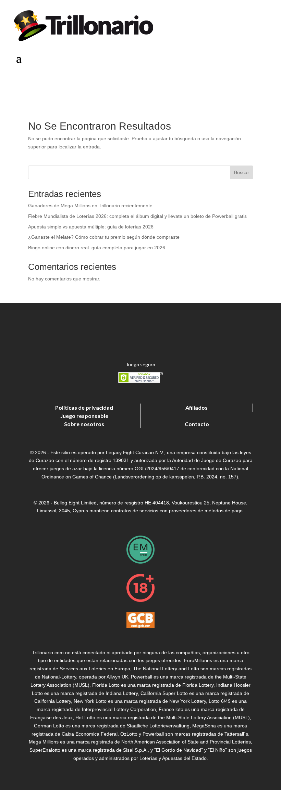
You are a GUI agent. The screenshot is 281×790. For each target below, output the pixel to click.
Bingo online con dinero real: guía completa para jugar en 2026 (96, 247)
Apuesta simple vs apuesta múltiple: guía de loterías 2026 (91, 226)
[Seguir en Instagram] (243, 84)
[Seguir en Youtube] (260, 84)
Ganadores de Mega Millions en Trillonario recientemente (90, 205)
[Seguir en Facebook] (209, 84)
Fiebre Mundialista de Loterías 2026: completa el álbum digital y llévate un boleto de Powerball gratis (137, 216)
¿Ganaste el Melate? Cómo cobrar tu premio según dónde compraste (104, 237)
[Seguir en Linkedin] (226, 84)
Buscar (241, 172)
